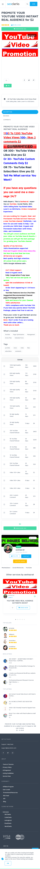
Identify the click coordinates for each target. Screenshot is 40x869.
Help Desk (10, 744)
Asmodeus (12, 640)
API (4, 798)
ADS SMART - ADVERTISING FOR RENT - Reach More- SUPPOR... (21, 659)
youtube (7, 348)
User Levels (6, 789)
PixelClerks (8, 823)
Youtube (7, 334)
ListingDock (8, 820)
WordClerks (8, 826)
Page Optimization (18, 334)
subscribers (8, 351)
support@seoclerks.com (8, 748)
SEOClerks (8, 814)
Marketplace (6, 567)
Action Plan (8, 338)
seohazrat (20, 550)
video (22, 348)
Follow (15, 556)
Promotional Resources (10, 792)
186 (8, 85)
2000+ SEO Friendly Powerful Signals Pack (22, 707)
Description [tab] (7, 112)
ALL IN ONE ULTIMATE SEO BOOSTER (20, 701)
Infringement (7, 770)
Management (31, 334)
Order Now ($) (20, 29)
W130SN (11, 628)
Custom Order (20, 561)
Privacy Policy (7, 767)
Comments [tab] (7, 119)
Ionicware (6, 812)
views (15, 348)
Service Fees (7, 776)
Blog (4, 801)
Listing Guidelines (8, 773)
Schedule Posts (19, 338)
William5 (11, 634)
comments (18, 351)
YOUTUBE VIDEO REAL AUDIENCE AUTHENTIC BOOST (20, 602)
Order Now (24, 607)
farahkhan (12, 646)
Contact (26, 556)
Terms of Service (8, 764)
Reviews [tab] (6, 116)
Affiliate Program (8, 786)
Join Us (5, 846)
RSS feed (6, 795)
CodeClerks (8, 817)
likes (28, 348)
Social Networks (18, 567)
